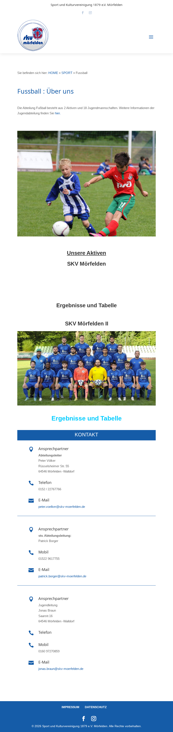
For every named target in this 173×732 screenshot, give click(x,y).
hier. (58, 113)
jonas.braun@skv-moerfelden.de (60, 669)
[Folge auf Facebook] (83, 13)
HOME (53, 73)
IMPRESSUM (70, 707)
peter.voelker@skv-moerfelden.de (61, 506)
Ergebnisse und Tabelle (86, 305)
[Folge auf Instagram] (90, 13)
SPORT (66, 73)
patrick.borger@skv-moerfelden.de (62, 576)
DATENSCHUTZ (96, 707)
